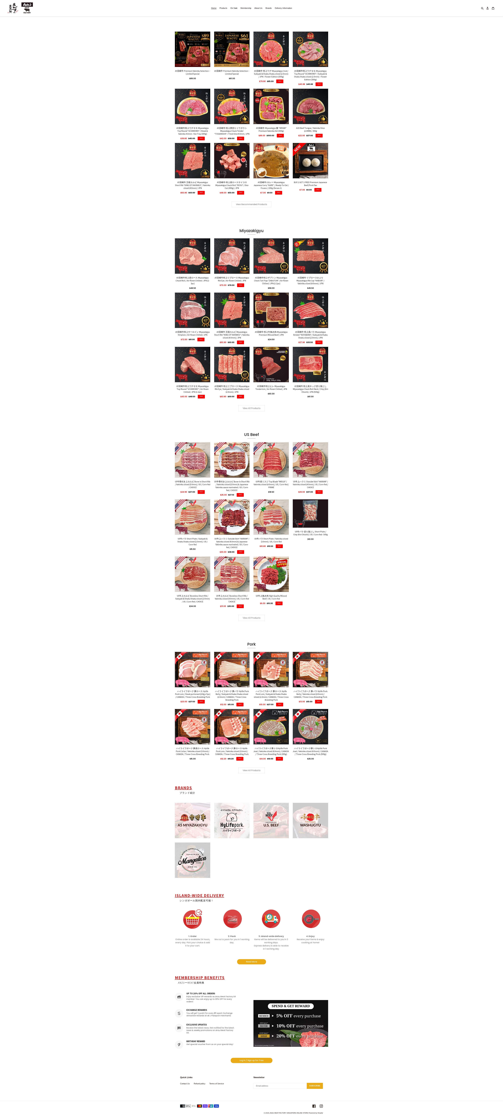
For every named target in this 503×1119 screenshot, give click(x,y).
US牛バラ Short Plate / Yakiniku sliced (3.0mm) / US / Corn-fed (271, 540)
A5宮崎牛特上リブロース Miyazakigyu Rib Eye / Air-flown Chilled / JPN (232, 279)
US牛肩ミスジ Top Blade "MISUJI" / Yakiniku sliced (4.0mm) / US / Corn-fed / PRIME (271, 484)
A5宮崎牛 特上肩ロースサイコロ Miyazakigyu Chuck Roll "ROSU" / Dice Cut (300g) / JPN (231, 185)
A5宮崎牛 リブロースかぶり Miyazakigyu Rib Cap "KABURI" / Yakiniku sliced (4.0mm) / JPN (310, 280)
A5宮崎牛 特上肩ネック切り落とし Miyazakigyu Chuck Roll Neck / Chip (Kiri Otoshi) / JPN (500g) (310, 389)
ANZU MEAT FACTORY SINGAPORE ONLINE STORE (289, 1113)
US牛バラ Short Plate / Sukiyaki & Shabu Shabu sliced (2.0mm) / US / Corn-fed (192, 541)
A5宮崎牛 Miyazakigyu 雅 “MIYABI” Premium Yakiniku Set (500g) (271, 129)
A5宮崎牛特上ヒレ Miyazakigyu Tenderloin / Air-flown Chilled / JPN (271, 387)
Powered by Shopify (316, 1113)
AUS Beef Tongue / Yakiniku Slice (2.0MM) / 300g (310, 129)
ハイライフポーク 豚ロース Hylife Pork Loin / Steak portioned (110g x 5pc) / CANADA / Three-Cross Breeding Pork (192, 694)
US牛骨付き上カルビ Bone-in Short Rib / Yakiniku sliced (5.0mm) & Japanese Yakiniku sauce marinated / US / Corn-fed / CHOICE (232, 486)
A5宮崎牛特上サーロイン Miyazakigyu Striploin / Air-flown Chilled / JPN (192, 333)
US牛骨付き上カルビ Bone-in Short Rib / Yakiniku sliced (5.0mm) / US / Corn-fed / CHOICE (192, 484)
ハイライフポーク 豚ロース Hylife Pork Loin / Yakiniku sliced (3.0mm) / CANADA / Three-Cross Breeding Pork (231, 751)
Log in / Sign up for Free (252, 1060)
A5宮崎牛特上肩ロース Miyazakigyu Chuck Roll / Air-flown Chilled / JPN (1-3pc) (192, 280)
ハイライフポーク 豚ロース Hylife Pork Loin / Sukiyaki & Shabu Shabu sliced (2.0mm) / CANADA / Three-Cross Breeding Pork (271, 695)
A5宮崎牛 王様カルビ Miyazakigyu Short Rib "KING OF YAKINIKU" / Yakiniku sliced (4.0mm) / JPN (192, 185)
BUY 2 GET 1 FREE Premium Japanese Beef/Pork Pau (310, 184)
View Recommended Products (251, 204)
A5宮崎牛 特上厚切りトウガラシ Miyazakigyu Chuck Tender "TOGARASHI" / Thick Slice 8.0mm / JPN (231, 131)
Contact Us (185, 1083)
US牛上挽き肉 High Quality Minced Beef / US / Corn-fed (271, 597)
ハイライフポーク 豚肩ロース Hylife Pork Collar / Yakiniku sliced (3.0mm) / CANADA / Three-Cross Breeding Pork (192, 751)
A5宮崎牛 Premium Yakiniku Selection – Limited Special (192, 72)
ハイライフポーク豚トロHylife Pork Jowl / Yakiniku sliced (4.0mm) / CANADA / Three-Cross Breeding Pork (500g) (310, 751)
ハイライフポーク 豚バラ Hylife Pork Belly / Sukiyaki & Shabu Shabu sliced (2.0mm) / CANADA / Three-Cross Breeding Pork (232, 695)
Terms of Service (216, 1083)
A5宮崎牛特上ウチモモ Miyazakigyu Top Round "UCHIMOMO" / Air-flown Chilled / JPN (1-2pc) (192, 389)
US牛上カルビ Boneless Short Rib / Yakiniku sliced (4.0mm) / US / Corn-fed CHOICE (232, 598)
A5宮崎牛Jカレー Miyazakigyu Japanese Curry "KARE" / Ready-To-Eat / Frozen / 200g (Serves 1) (271, 185)
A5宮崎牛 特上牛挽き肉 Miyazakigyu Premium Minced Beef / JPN (271, 333)
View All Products (251, 408)
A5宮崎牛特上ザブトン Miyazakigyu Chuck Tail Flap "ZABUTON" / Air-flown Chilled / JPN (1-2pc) (271, 280)
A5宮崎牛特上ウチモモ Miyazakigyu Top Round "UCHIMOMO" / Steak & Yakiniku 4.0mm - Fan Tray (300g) (192, 131)
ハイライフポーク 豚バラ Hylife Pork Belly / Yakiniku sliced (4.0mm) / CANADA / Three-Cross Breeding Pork (310, 694)
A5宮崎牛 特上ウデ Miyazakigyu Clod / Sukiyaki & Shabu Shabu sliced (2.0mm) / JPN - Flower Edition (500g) (271, 74)
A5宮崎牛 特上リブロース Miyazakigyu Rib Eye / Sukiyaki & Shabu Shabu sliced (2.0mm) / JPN (232, 389)
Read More (251, 961)
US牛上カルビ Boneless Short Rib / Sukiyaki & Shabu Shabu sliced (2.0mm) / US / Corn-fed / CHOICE (192, 598)
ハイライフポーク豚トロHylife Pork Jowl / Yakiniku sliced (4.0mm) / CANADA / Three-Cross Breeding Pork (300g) (271, 751)
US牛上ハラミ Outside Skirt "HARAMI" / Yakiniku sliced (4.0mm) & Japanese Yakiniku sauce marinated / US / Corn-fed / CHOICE (231, 543)
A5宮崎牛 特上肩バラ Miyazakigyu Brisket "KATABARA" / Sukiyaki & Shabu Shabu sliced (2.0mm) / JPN (310, 335)
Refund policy (199, 1083)
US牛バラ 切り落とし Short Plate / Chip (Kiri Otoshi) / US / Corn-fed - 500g (310, 533)
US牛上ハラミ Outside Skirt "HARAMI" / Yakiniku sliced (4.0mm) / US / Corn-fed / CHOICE (310, 484)
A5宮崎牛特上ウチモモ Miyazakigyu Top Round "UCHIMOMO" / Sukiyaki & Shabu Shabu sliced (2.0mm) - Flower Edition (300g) (310, 75)
